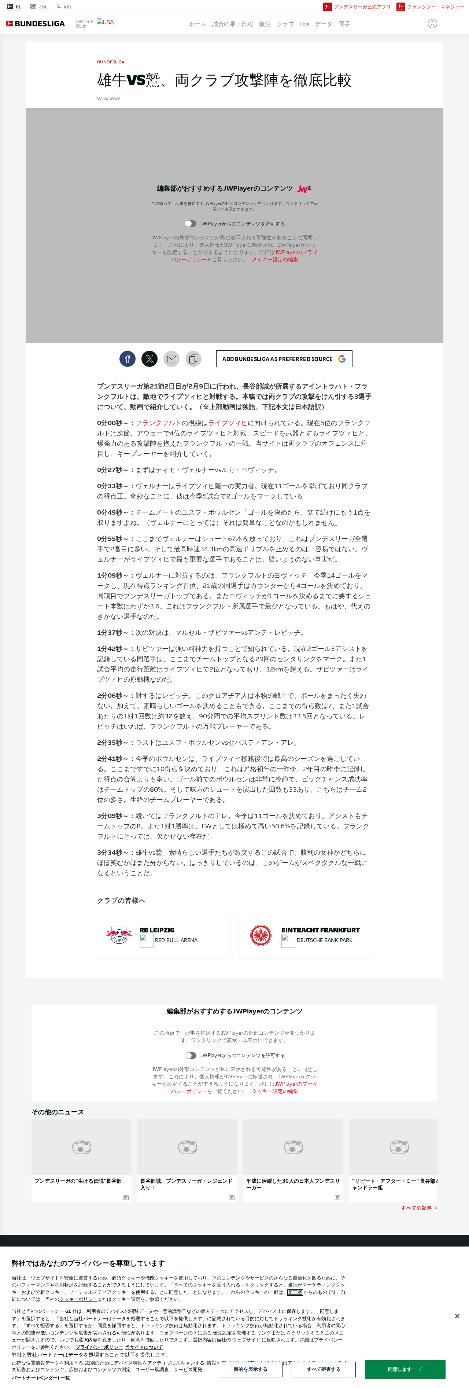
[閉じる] (457, 1316)
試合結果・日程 (232, 23)
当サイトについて (144, 1347)
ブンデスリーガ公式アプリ (362, 7)
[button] (429, 23)
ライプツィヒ (228, 423)
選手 (344, 23)
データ (324, 23)
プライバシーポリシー (99, 1347)
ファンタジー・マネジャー (436, 7)
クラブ (285, 23)
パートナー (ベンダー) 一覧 (41, 1378)
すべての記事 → (419, 1207)
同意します (400, 1369)
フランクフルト (159, 423)
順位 (265, 23)
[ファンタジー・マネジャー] (400, 6)
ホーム (197, 23)
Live (304, 23)
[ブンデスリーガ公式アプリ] (327, 6)
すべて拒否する (324, 1369)
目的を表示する (250, 1369)
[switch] (190, 223)
